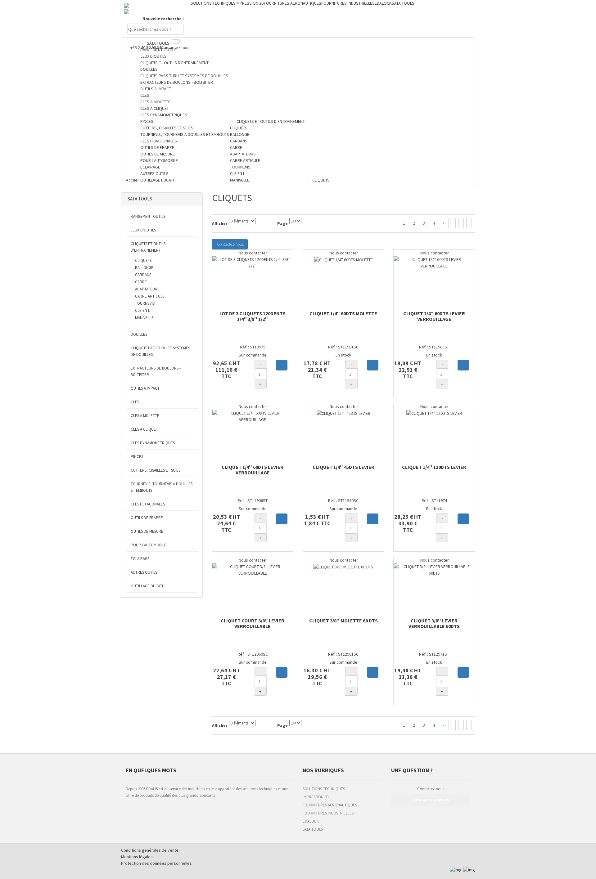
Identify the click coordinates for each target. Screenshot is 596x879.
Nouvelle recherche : (163, 18)
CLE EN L (142, 310)
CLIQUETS (143, 260)
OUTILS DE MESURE (147, 531)
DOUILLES (139, 334)
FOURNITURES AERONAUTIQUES (330, 805)
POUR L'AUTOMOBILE (148, 545)
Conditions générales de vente (149, 850)
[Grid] (453, 223)
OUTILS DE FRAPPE (147, 517)
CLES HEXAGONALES (148, 504)
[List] (461, 223)
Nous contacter (252, 253)
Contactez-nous (176, 47)
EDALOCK (311, 821)
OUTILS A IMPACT (145, 388)
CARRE (141, 282)
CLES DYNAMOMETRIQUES (153, 443)
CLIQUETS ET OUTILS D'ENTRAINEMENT (148, 247)
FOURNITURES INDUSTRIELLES (328, 813)
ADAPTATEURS (147, 289)
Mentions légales (137, 856)
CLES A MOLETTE (145, 415)
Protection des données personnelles (156, 863)
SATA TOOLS (313, 829)
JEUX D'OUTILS (143, 230)
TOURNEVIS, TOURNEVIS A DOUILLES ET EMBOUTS (161, 487)
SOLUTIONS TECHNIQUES (324, 789)
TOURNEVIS (145, 303)
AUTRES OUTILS (144, 572)
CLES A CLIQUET (144, 429)
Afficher (220, 223)
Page (282, 223)
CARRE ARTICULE (150, 296)
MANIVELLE (144, 317)
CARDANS (143, 274)
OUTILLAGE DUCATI (147, 586)
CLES (135, 402)
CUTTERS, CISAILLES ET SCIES (155, 470)
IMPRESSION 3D (316, 797)
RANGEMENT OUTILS (148, 216)
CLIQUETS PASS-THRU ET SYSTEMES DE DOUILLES (160, 351)
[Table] (469, 223)
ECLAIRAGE (140, 558)
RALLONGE (144, 267)
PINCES (137, 456)
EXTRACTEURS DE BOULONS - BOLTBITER (156, 371)
